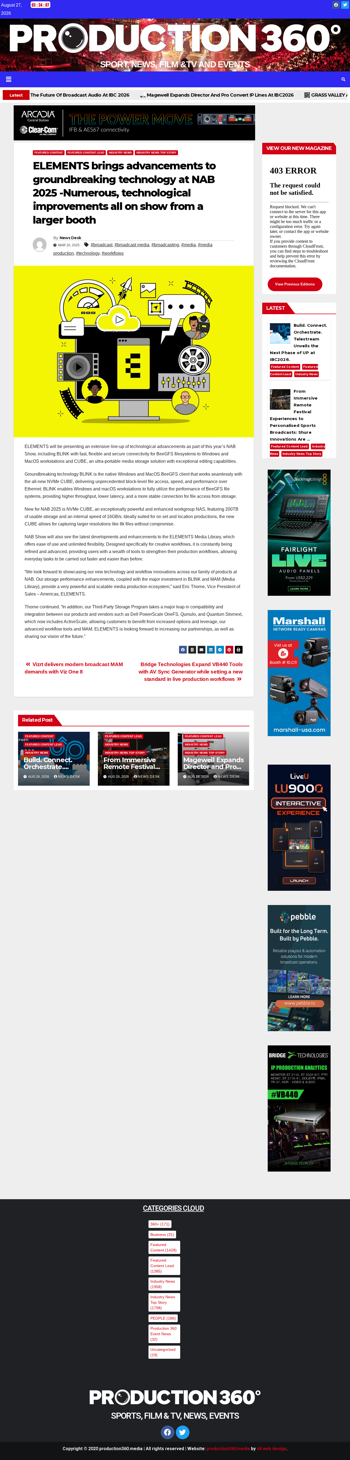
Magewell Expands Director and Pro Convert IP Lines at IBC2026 (91, 95)
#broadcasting (165, 244)
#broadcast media (132, 244)
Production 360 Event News (163, 1334)
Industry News (120, 152)
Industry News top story (156, 152)
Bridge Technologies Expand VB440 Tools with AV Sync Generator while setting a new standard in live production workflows (191, 671)
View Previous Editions (295, 284)
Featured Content (48, 152)
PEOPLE (163, 1318)
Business (162, 1234)
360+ (160, 1224)
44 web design (271, 1448)
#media (188, 244)
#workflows (113, 253)
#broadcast (101, 244)
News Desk (70, 237)
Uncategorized (163, 1352)
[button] (168, 79)
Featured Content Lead (86, 152)
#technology (88, 253)
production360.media (228, 1448)
